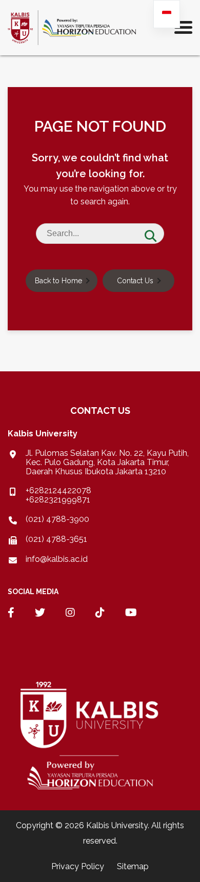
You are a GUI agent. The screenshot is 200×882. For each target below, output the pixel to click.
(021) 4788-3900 (57, 519)
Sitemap (133, 866)
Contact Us (135, 281)
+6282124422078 (58, 490)
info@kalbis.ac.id (57, 559)
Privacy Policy (77, 866)
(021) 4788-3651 (56, 539)
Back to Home (58, 281)
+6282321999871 (58, 500)
